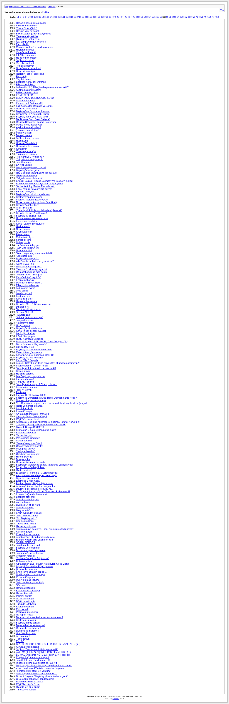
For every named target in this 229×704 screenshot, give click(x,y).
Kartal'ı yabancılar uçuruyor (30, 223)
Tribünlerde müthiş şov (28, 245)
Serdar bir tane (23, 239)
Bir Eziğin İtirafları (25, 333)
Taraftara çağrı (23, 314)
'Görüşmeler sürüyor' (26, 154)
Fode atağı (21, 76)
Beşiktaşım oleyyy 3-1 (27, 258)
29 (83, 17)
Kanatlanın (21, 148)
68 (189, 17)
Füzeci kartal (23, 234)
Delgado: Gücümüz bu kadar (31, 462)
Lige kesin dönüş (25, 521)
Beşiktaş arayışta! (25, 497)
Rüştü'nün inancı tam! (27, 419)
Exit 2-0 (20, 641)
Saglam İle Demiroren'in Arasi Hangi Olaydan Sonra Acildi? (46, 397)
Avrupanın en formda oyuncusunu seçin (36, 475)
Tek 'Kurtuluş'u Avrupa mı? (30, 156)
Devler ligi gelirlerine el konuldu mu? (34, 488)
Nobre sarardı (23, 229)
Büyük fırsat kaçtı (25, 601)
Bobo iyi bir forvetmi (26, 569)
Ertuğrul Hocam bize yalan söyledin (34, 539)
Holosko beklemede (26, 57)
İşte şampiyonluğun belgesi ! (31, 41)
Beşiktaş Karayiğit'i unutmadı (31, 82)
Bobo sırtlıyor (23, 371)
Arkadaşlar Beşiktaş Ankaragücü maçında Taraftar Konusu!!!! (48, 422)
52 (145, 17)
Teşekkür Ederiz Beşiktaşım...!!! (33, 660)
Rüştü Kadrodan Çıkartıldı (29, 339)
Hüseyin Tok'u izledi (26, 143)
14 (43, 17)
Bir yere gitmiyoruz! (26, 191)
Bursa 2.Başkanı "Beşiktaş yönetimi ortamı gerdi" (42, 676)
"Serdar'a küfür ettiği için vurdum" (33, 671)
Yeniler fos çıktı (24, 435)
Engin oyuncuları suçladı (29, 513)
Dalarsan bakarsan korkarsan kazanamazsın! (39, 617)
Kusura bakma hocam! (28, 534)
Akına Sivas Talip (25, 264)
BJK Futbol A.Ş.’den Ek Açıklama (33, 33)
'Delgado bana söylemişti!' (29, 159)
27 (78, 17)
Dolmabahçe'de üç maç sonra (31, 272)
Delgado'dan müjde (26, 71)
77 (213, 17)
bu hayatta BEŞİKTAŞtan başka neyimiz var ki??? (42, 87)
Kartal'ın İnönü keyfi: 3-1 (28, 277)
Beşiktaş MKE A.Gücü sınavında (33, 304)
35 (99, 17)
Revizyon (21, 392)
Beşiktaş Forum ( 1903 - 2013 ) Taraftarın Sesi (25, 6)
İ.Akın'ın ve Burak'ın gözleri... (31, 571)
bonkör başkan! (24, 293)
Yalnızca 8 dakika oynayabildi (31, 269)
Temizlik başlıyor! (25, 65)
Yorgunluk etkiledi (25, 381)
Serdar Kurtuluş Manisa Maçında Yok (35, 186)
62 (173, 17)
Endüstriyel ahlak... (26, 280)
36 (102, 17)
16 (48, 17)
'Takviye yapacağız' (26, 151)
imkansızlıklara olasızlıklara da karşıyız (36, 663)
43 (121, 17)
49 (137, 17)
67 (186, 17)
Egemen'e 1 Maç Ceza (28, 480)
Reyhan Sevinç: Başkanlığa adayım (34, 483)
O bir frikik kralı (24, 207)
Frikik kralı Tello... (25, 84)
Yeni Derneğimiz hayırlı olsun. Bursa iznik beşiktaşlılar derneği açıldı (51, 403)
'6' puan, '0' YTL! (24, 312)
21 (61, 17)
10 (32, 17)
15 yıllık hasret (23, 79)
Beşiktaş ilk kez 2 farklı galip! (31, 213)
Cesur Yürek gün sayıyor (29, 352)
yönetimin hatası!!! (25, 555)
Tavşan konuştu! (24, 320)
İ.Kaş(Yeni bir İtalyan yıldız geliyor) (34, 189)
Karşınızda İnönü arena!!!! (29, 103)
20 (59, 17)
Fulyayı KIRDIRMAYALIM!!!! (31, 395)
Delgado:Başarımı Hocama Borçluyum (36, 122)
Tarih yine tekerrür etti (27, 248)
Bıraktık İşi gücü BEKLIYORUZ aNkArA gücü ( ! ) (41, 341)
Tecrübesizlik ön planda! (28, 309)
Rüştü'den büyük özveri (28, 684)
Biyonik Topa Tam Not (27, 478)
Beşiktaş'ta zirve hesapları (29, 357)
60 (167, 17)
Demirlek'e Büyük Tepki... (29, 282)
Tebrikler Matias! (24, 162)
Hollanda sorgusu (25, 373)
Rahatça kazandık (25, 588)
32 (91, 17)
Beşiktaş (51, 6)
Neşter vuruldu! (24, 250)
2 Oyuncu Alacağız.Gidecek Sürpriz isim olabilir (40, 424)
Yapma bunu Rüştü (26, 523)
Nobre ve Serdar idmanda (29, 405)
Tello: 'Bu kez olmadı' (27, 515)
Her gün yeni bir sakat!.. (28, 31)
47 (131, 17)
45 (126, 17)
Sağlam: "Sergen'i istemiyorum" (32, 199)
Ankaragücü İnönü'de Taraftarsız (33, 414)
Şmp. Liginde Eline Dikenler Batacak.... (36, 673)
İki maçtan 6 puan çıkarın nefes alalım (36, 430)
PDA (222, 10)
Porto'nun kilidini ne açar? (29, 681)
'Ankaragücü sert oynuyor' (29, 317)
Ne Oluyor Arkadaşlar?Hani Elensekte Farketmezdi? (43, 491)
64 (178, 17)
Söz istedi (21, 585)
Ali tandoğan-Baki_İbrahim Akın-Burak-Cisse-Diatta (42, 563)
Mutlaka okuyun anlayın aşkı (31, 400)
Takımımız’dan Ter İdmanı (29, 553)
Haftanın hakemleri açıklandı (31, 23)
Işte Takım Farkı (24, 408)
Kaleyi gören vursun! (26, 387)
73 (202, 17)
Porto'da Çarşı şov (25, 577)
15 (45, 17)
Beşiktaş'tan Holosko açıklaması (33, 194)
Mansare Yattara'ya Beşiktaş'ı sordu (34, 47)
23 (67, 17)
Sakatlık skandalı (25, 507)
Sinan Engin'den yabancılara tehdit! (34, 253)
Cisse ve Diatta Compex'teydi (31, 416)
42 (118, 17)
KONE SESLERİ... (26, 95)
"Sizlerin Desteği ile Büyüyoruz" (32, 558)
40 (112, 17)
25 (72, 17)
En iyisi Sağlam (24, 165)
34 (96, 17)
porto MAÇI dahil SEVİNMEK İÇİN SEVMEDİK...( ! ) (43, 652)
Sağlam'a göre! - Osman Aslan (32, 365)
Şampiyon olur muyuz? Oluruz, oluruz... (36, 384)
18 (53, 17)
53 (147, 17)
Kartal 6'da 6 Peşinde (27, 360)
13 (40, 17)
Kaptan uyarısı (23, 296)
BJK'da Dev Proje (25, 347)
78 (216, 17)
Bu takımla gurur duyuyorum (30, 550)
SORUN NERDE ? (25, 542)
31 (88, 17)
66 (183, 17)
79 (218, 17)
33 (94, 17)
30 (86, 17)
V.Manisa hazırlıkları (26, 25)
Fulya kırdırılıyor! (25, 379)
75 (207, 17)
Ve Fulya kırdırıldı (25, 63)
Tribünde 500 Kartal (26, 604)
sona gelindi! (22, 290)
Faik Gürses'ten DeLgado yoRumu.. (34, 106)
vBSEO (116, 698)
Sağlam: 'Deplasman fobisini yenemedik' (37, 649)
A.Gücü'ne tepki (24, 231)
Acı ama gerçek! (24, 531)
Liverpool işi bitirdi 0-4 (27, 630)
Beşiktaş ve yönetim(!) (28, 547)
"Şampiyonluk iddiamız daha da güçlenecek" (39, 210)
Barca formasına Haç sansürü (31, 344)
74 (205, 17)
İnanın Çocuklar (24, 411)
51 (142, 17)
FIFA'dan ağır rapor (26, 55)
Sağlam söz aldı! (25, 60)
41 (115, 17)
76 (210, 17)
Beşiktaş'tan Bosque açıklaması (33, 111)
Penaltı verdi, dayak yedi (29, 124)
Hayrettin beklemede (26, 301)
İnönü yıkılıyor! (24, 132)
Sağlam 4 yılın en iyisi (27, 138)
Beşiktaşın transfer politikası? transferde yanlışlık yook (44, 464)
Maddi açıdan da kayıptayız (30, 574)
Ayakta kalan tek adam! (28, 90)
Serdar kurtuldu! (24, 440)
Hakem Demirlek (24, 456)
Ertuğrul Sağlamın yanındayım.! (32, 657)
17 (51, 17)
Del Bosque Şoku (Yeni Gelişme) (33, 119)
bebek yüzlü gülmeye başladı (31, 167)
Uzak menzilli (23, 226)
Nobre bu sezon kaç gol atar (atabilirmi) (36, 202)
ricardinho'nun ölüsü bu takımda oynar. (36, 537)
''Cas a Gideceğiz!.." (26, 28)
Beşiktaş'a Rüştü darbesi (29, 328)
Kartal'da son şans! (26, 432)
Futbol (46, 12)
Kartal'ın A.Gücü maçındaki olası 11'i (35, 355)
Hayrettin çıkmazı (25, 49)
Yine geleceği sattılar (27, 36)
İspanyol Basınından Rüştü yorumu (34, 566)
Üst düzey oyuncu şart (28, 454)
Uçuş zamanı (23, 325)
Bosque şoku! (23, 459)
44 (123, 17)
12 (37, 17)
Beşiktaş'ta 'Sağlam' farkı (29, 215)
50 (139, 17)
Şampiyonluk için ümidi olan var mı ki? (36, 368)
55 (153, 17)
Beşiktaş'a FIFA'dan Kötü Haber (32, 114)
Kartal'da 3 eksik (24, 298)
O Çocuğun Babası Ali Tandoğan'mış (35, 679)
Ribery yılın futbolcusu (27, 285)
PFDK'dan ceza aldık (27, 92)
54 (150, 17)
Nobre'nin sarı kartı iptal (28, 68)
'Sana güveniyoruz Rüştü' (29, 443)
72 (199, 17)
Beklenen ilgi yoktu (26, 620)
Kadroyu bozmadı (25, 606)
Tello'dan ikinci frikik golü (29, 274)
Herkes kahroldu (24, 593)
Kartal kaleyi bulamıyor (28, 590)
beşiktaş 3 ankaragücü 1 (29, 266)
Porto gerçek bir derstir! (28, 438)
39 (110, 17)
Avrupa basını (23, 502)
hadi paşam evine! (25, 288)
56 (155, 17)
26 (75, 17)
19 (56, 17)
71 (197, 17)
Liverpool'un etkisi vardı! (28, 505)
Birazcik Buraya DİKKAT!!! (30, 427)
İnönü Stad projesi (25, 336)
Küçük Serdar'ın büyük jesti (30, 467)
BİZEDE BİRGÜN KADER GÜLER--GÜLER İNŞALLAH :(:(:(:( (47, 644)
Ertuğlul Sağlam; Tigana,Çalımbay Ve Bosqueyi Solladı (44, 181)
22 (64, 17)
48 (134, 17)
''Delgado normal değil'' (27, 130)
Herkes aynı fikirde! (26, 526)
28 (80, 17)
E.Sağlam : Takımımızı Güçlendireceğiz (37, 472)
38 (107, 17)
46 (129, 17)
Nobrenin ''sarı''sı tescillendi (30, 73)
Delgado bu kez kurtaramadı (30, 625)
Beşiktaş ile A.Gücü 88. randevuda (34, 349)
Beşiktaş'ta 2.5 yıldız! (27, 205)
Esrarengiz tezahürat (27, 221)
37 (104, 17)
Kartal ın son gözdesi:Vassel (31, 331)
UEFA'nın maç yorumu (27, 580)
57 (158, 17)
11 (35, 17)
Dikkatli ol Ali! (23, 306)
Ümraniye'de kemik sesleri (29, 446)
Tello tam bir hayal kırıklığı (30, 582)
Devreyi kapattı (24, 135)
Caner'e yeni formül (26, 52)
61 (170, 17)
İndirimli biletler (24, 596)
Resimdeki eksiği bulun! (28, 628)
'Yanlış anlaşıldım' (25, 451)
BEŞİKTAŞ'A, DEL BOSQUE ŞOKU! (35, 98)
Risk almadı (22, 609)
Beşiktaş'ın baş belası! (28, 622)
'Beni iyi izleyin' (24, 389)
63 (175, 17)
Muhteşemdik (23, 242)
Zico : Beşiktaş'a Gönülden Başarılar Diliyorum (40, 668)
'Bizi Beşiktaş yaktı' (26, 518)
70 (194, 17)
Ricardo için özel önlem (28, 687)
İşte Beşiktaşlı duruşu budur (30, 376)
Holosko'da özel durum (28, 146)
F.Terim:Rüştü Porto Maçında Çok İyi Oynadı (39, 183)
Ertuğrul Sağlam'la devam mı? (31, 494)
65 (181, 17)
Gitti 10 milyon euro (26, 633)
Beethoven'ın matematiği (29, 197)
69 (191, 17)
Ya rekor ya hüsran (26, 689)
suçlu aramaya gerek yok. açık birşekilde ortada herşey (45, 529)
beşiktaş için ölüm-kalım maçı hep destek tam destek (44, 665)
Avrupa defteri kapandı (28, 646)
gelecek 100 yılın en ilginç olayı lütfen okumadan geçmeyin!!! (48, 363)
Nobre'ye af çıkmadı (26, 108)
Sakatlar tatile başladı (27, 499)
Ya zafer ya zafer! (25, 322)
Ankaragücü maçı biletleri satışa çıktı (35, 486)
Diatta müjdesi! (24, 470)
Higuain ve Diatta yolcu (28, 39)
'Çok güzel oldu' (24, 256)
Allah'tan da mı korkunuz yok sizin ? (35, 261)
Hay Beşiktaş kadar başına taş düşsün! (36, 173)
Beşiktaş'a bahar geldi (27, 170)
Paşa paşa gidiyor (25, 448)
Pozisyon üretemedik (27, 612)
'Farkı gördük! (23, 638)
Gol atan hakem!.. (25, 561)
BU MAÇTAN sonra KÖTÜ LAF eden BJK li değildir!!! (43, 654)
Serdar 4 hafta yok (25, 100)
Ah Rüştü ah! (23, 636)
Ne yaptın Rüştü (24, 614)
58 (161, 17)
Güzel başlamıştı (25, 598)
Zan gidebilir (22, 44)
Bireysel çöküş (23, 510)
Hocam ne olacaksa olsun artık (32, 218)
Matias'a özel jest (25, 237)
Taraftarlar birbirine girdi (28, 545)
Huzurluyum (22, 140)
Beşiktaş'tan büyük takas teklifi (32, 116)
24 (70, 17)
